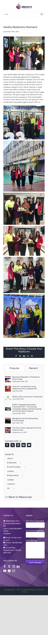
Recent (33, 368)
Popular (14, 368)
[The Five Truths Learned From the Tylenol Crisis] (8, 428)
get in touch (28, 102)
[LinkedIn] (23, 445)
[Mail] (13, 570)
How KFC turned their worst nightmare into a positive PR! (24, 387)
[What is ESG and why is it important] (8, 396)
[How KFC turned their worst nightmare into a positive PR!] (8, 387)
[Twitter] (12, 445)
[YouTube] (29, 445)
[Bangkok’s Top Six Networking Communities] (8, 419)
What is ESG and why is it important (27, 397)
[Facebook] (7, 445)
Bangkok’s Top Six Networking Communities (25, 419)
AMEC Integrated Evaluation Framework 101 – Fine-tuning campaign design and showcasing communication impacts (26, 408)
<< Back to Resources (18, 497)
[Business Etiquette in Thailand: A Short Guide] (8, 377)
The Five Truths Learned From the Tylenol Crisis (26, 429)
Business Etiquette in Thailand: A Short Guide (26, 378)
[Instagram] (18, 445)
